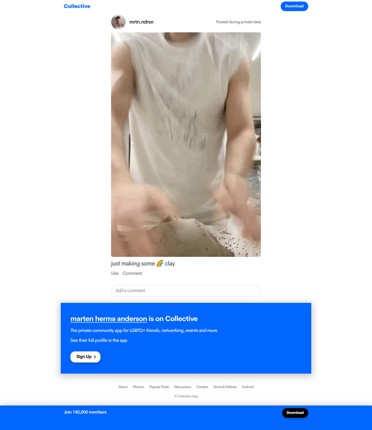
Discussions (182, 387)
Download (294, 6)
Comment (132, 273)
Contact (202, 387)
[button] (186, 291)
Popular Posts (159, 387)
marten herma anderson (108, 318)
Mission (138, 387)
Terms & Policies (225, 387)
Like (114, 273)
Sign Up (83, 356)
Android (248, 387)
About (123, 387)
